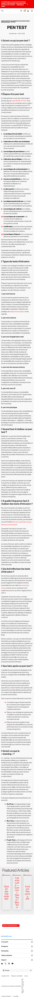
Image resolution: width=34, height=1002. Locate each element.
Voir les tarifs (16, 929)
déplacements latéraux (17, 311)
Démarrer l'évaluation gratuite (10, 925)
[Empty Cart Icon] (28, 11)
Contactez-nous (25, 925)
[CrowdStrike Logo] (2, 11)
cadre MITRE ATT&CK (19, 101)
